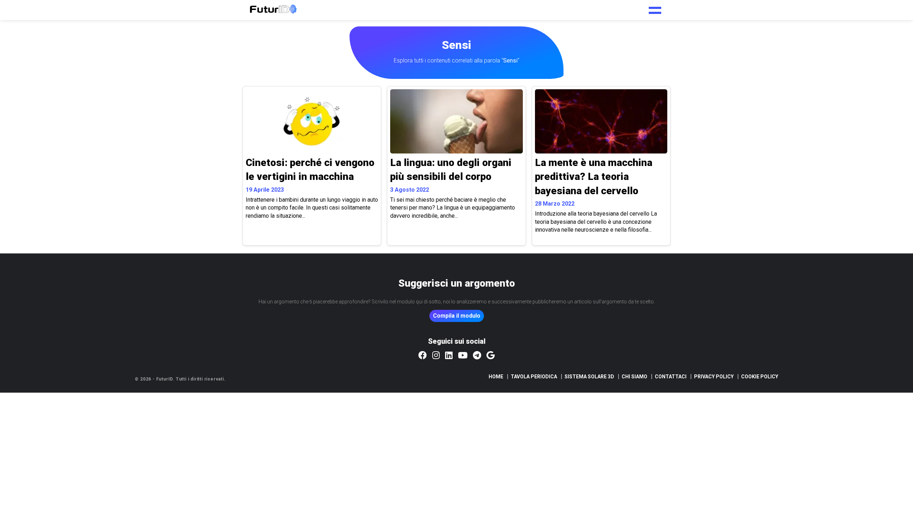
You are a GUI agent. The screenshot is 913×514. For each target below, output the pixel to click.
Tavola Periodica (534, 376)
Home (496, 376)
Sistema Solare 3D (589, 376)
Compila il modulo (456, 315)
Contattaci (671, 376)
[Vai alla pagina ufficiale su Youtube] (463, 356)
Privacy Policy (714, 376)
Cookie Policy (759, 376)
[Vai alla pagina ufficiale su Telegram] (477, 356)
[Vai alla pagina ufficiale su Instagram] (436, 356)
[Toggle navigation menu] (655, 8)
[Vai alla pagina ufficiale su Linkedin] (449, 356)
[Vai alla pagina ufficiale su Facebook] (422, 356)
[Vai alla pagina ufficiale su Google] (490, 356)
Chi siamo (634, 376)
